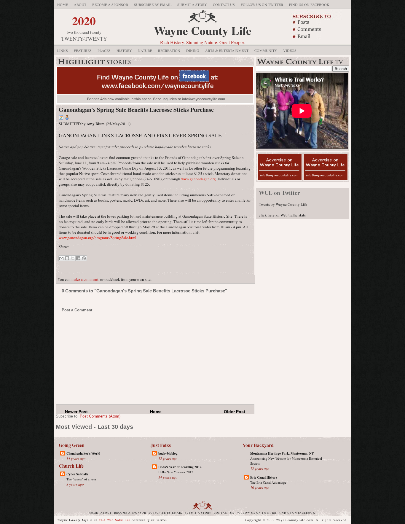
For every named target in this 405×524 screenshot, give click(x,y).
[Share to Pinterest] (84, 258)
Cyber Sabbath (77, 474)
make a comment (84, 279)
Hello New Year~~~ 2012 (175, 472)
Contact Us (224, 4)
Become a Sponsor (110, 4)
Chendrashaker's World (83, 453)
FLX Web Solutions (114, 519)
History (124, 50)
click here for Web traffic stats (282, 215)
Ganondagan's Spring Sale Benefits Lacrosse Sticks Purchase (136, 109)
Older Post (234, 411)
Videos (289, 50)
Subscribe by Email (152, 4)
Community (265, 50)
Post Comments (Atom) (100, 416)
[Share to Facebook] (78, 258)
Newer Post (76, 411)
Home (62, 4)
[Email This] (61, 258)
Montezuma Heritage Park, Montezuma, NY (282, 453)
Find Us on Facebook (309, 4)
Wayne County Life (202, 30)
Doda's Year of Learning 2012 (180, 467)
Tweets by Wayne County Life (283, 204)
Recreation (169, 50)
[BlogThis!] (67, 258)
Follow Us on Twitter (262, 4)
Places (104, 50)
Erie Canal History (264, 477)
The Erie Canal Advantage (268, 482)
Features (83, 50)
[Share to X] (73, 258)
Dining (192, 50)
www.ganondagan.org (198, 178)
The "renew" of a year (81, 479)
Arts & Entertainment (226, 50)
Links (62, 50)
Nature (145, 50)
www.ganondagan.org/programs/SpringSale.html (97, 237)
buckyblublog (168, 453)
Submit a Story (192, 4)
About (80, 4)
